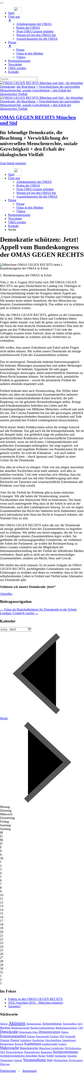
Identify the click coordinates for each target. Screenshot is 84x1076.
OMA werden (17, 222)
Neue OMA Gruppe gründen (35, 189)
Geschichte (38, 1040)
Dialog (65, 1032)
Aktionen (17, 1023)
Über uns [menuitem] (14, 18)
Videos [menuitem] (20, 57)
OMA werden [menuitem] (17, 68)
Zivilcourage (76, 1060)
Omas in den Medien (29, 207)
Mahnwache (9, 1048)
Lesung (62, 1043)
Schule (50, 1055)
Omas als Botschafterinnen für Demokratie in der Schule (38, 609)
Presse (12, 200)
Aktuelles (6, 593)
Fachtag (54, 1036)
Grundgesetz (69, 1040)
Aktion (4, 1023)
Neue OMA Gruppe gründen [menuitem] (35, 31)
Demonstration (49, 1032)
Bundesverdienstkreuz (42, 1027)
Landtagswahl (49, 1043)
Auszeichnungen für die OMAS (36, 196)
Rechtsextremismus (65, 1052)
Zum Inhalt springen (13, 163)
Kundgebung (32, 1043)
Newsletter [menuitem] (15, 64)
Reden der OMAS (28, 185)
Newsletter (15, 218)
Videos (20, 211)
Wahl (50, 1060)
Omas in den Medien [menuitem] (29, 53)
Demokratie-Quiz (28, 1032)
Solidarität (60, 1055)
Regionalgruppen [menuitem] (19, 60)
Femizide (70, 1036)
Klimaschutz (7, 1043)
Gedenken (25, 1040)
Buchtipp (5, 1027)
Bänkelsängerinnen (66, 1027)
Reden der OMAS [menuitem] (28, 27)
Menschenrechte (29, 1048)
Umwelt (18, 1060)
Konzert (19, 1043)
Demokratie (9, 1031)
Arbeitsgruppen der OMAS (34, 182)
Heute (4, 718)
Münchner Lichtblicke (51, 1048)
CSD (80, 1027)
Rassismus (46, 1052)
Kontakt (13, 226)
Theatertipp (6, 1060)
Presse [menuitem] (12, 44)
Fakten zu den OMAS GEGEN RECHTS (35, 999)
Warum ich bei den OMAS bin (36, 193)
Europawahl (42, 1036)
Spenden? (14, 1006)
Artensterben (70, 1023)
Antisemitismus (52, 1023)
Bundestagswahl (20, 1027)
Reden (41, 1055)
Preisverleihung (14, 1052)
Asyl (80, 1023)
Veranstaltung (34, 1059)
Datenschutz (8, 1071)
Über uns (14, 178)
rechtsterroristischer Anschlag (19, 1055)
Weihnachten (60, 1060)
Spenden (72, 1055)
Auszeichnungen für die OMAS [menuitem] (36, 38)
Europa (31, 1036)
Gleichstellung (53, 1040)
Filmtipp (5, 1040)
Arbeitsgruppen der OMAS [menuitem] (34, 24)
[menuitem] (14, 13)
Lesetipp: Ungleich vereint (19, 613)
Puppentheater (32, 1052)
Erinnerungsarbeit (13, 1036)
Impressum (29, 1071)
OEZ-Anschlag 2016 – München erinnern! (35, 1002)
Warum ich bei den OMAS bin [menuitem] (36, 35)
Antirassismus (33, 1023)
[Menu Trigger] (1, 2)
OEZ (2, 1052)
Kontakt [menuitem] (13, 71)
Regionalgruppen (19, 215)
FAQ (62, 1036)
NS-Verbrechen (73, 1048)
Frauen (14, 1040)
